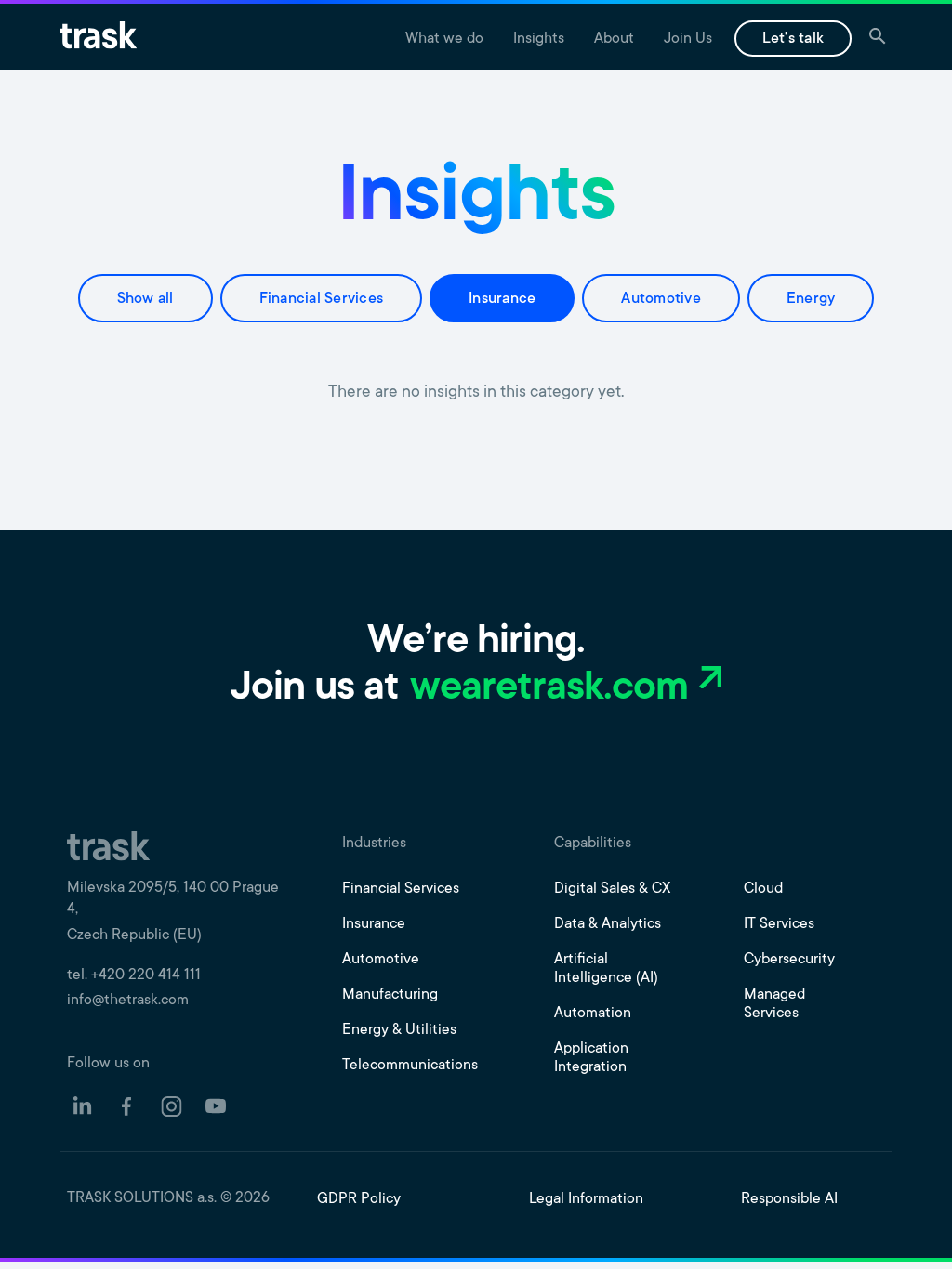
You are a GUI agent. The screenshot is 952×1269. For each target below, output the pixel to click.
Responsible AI (789, 1199)
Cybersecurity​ (789, 959)
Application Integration (591, 1058)
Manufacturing (390, 995)
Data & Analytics (607, 924)
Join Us (688, 39)
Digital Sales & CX (612, 889)
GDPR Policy (359, 1199)
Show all (145, 299)
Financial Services (321, 299)
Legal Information (586, 1199)
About (614, 39)
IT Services (779, 924)
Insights (538, 39)
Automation (592, 1013)
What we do (444, 39)
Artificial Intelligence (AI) (606, 969)
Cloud (763, 889)
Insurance (502, 299)
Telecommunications (410, 1065)
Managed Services (774, 1004)
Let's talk (793, 39)
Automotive (661, 299)
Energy (811, 299)
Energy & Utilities (399, 1030)
